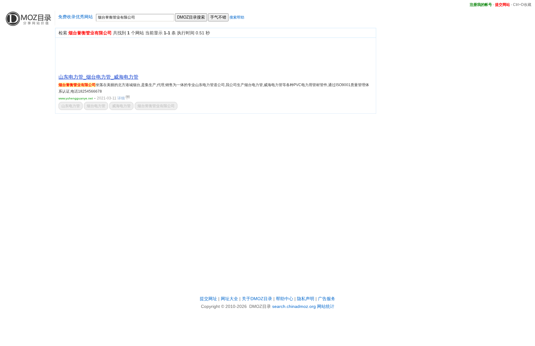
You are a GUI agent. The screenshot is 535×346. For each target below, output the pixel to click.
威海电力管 (121, 106)
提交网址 (208, 298)
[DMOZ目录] (28, 24)
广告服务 (326, 298)
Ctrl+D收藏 (522, 4)
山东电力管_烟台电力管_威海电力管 (98, 77)
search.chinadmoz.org (294, 306)
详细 (121, 98)
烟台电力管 (96, 106)
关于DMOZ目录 (257, 298)
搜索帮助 (236, 17)
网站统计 (325, 306)
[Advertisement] (171, 55)
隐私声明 (305, 298)
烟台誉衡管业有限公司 (156, 106)
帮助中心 (284, 298)
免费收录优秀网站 (75, 16)
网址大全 (229, 298)
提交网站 (502, 4)
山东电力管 (70, 106)
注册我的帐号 (481, 4)
